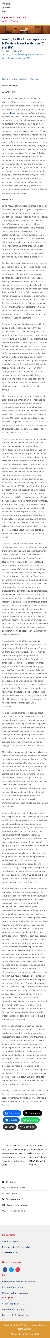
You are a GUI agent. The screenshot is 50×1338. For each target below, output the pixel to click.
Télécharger (34, 79)
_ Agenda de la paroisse (16, 1205)
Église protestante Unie (14, 17)
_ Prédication (10, 1182)
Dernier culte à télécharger (15, 1315)
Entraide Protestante (12, 1287)
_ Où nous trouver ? (13, 1199)
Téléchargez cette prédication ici (14, 79)
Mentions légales (10, 1241)
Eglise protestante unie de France (18, 1281)
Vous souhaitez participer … (15, 1309)
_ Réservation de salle (14, 1211)
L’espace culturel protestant (15, 1293)
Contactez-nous (10, 1252)
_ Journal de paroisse (14, 1187)
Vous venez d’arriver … (13, 1304)
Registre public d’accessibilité (16, 1247)
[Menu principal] (45, 12)
